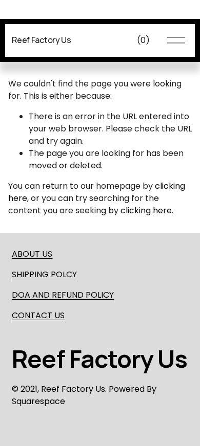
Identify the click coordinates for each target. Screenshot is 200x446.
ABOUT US (32, 254)
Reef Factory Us (41, 40)
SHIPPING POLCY (44, 274)
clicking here (146, 210)
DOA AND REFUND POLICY (63, 295)
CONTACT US (38, 315)
